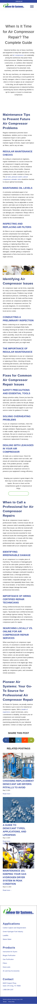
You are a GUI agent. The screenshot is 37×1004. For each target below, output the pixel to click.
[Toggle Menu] (32, 6)
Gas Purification (8, 959)
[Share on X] (12, 740)
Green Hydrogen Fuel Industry (13, 931)
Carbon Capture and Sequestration (14, 928)
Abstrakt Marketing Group (13, 999)
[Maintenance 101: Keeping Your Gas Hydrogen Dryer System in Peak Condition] (18, 855)
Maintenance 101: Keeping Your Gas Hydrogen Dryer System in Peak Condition (14, 877)
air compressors (18, 55)
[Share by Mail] (31, 740)
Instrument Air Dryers (10, 952)
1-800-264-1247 (18, 1)
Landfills (5, 935)
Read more (6, 794)
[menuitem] (19, 1)
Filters (5, 963)
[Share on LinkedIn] (18, 740)
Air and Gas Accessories (11, 971)
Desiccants (6, 967)
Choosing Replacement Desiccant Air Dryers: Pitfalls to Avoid (18, 784)
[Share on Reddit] (25, 740)
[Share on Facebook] (6, 740)
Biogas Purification (9, 955)
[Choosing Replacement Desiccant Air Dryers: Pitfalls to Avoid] (18, 766)
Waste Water (7, 939)
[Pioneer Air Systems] (15, 6)
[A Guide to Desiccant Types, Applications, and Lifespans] (18, 810)
